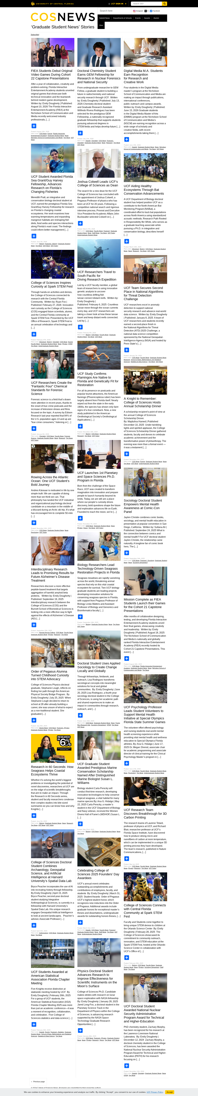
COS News (43, 133)
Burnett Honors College (47, 632)
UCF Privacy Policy (155, 1092)
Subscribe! (35, 35)
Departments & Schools (122, 18)
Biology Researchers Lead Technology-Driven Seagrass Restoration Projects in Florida (98, 568)
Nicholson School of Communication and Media (47, 137)
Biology (41, 243)
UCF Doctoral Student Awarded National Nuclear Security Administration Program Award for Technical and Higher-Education (144, 1013)
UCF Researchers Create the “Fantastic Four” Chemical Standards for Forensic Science (51, 388)
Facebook (156, 11)
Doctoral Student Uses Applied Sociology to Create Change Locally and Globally (98, 667)
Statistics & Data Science (46, 1036)
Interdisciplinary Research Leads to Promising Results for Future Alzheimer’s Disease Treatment (52, 574)
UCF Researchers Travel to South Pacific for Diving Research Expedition (97, 275)
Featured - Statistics (57, 1032)
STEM (70, 344)
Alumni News (43, 728)
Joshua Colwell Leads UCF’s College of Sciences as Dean (97, 183)
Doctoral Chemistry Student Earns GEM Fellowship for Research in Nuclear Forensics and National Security (98, 76)
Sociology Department (98, 725)
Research (62, 438)
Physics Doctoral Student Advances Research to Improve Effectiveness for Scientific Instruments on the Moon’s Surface (97, 978)
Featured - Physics (63, 728)
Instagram (139, 11)
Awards (147, 18)
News (66, 135)
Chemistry (56, 342)
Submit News (104, 18)
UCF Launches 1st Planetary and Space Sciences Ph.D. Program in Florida (97, 476)
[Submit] (164, 4)
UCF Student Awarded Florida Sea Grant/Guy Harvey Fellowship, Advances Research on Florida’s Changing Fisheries (52, 184)
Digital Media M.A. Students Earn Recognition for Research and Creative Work (143, 76)
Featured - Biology (51, 243)
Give (101, 25)
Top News (66, 137)
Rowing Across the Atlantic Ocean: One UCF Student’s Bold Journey (50, 480)
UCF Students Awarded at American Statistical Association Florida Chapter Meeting (50, 977)
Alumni (156, 18)
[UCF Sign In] (117, 3)
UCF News (46, 246)
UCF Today (54, 246)
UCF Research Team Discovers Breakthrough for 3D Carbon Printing (145, 813)
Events (138, 18)
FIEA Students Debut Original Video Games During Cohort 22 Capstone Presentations (51, 74)
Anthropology (43, 933)
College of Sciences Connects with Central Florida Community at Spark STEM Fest (145, 910)
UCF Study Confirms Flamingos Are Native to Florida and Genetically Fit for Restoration (97, 379)
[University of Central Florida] (52, 3)
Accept (170, 1092)
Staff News (95, 233)
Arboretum (42, 342)
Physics (64, 344)
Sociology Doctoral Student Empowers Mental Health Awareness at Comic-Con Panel (143, 506)
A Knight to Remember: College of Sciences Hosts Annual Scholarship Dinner (143, 402)
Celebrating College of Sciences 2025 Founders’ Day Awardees (98, 874)
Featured (107, 231)
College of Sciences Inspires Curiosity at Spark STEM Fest (52, 284)
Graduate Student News (56, 135)
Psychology (35, 532)
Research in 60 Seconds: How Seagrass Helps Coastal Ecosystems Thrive (52, 770)
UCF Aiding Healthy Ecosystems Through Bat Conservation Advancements (144, 189)
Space (85, 528)
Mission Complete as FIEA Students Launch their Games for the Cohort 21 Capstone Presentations (144, 605)
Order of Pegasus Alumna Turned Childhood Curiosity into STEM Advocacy (50, 675)
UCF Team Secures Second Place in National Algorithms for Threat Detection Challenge (143, 293)
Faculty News (35, 344)
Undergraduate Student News (48, 346)
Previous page (39, 1082)
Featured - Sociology (147, 560)
